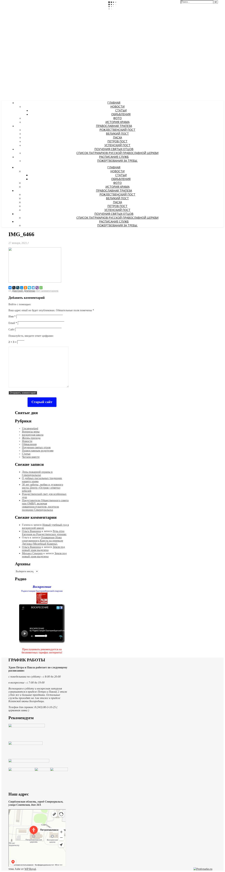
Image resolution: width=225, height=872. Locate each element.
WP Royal (30, 868)
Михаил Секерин (32, 553)
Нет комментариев (47, 290)
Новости (117, 106)
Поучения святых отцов (113, 149)
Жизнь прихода (31, 437)
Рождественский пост (117, 130)
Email (12, 322)
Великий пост (117, 134)
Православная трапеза (114, 126)
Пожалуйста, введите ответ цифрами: (31, 335)
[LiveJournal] (17, 287)
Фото (117, 118)
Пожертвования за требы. (117, 161)
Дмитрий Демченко (23, 290)
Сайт (11, 329)
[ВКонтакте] (10, 287)
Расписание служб (114, 157)
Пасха (117, 137)
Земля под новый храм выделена (43, 548)
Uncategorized (30, 428)
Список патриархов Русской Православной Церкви (117, 153)
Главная (113, 103)
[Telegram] (33, 287)
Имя (12, 316)
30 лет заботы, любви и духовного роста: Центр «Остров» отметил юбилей (42, 487)
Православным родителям (37, 450)
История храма (117, 122)
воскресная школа (32, 434)
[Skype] (29, 287)
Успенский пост (117, 145)
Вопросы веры (31, 431)
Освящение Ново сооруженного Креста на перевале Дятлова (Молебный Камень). (42, 540)
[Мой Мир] (21, 287)
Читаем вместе (31, 456)
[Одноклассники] (25, 287)
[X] (13, 287)
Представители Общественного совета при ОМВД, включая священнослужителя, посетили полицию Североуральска (45, 505)
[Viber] (37, 287)
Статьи (121, 110)
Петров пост (117, 141)
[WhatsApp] (41, 287)
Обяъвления (121, 114)
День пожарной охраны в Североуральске (37, 473)
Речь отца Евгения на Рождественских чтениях (44, 533)
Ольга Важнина (31, 531)
